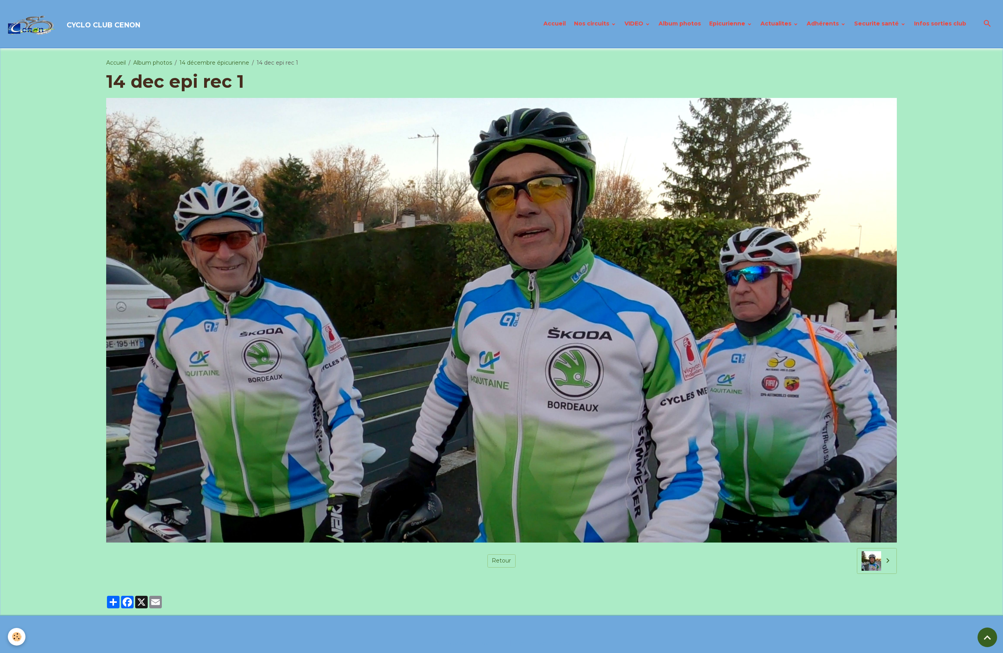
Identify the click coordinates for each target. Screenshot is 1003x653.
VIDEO (635, 23)
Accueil (554, 23)
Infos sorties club (940, 23)
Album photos (680, 23)
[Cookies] (16, 637)
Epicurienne (728, 23)
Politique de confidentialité (470, 642)
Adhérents (823, 23)
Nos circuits (592, 23)
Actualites (776, 23)
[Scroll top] (987, 637)
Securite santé (877, 23)
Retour (501, 560)
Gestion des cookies (542, 642)
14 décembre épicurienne (214, 62)
